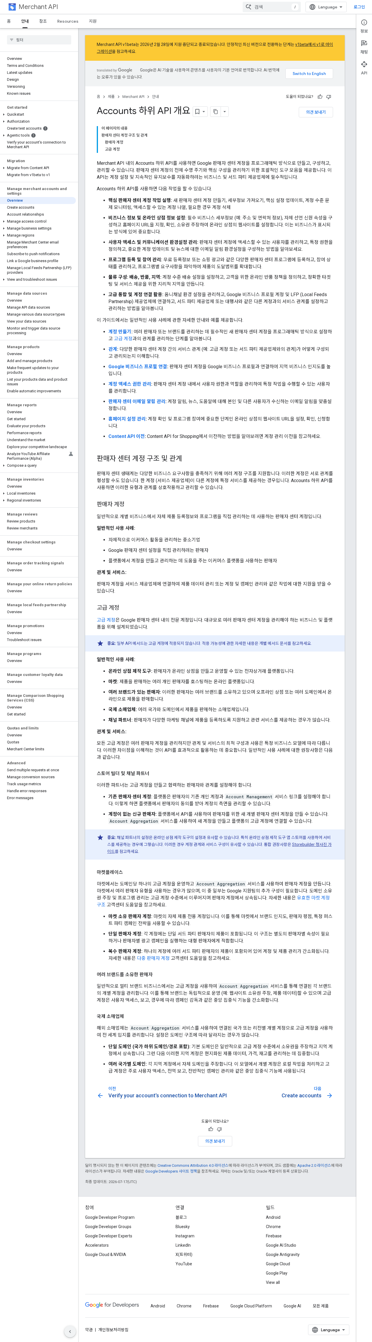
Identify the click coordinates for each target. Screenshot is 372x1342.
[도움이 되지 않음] (328, 96)
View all (273, 1282)
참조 (43, 21)
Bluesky (183, 1226)
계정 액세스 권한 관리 (129, 384)
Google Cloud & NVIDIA (105, 1254)
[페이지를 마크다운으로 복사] (215, 112)
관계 (112, 349)
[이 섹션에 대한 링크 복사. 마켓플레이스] (129, 872)
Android (273, 1217)
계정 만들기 (119, 331)
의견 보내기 (316, 112)
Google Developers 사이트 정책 (171, 1171)
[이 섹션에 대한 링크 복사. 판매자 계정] (130, 504)
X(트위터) (184, 1254)
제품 (111, 96)
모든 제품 (321, 1306)
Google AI (292, 1306)
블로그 (181, 1217)
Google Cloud (278, 1264)
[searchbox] (39, 39)
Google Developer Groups (108, 1226)
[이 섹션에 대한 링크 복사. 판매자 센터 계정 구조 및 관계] (188, 459)
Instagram (185, 1236)
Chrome (273, 1226)
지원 (92, 21)
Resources (67, 21)
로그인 (359, 7)
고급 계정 (123, 338)
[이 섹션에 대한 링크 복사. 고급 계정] (125, 608)
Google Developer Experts (108, 1236)
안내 (25, 21)
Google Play (276, 1273)
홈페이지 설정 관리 (127, 419)
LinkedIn (183, 1245)
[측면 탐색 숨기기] (70, 1331)
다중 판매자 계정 (153, 958)
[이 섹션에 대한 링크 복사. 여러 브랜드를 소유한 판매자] (158, 974)
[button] (38, 114)
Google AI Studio (281, 1245)
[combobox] (272, 7)
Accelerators (97, 1245)
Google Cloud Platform (251, 1306)
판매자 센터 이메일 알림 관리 (136, 401)
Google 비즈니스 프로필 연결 (137, 366)
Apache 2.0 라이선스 (314, 1165)
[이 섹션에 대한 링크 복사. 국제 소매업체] (130, 1016)
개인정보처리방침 (113, 1329)
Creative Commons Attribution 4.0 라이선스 (193, 1165)
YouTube (184, 1264)
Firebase (274, 1236)
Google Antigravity (283, 1254)
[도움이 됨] (320, 96)
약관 (89, 1329)
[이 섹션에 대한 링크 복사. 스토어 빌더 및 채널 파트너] (155, 773)
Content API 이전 (126, 436)
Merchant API (38, 7)
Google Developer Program (110, 1217)
